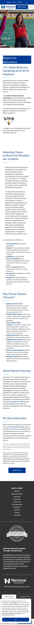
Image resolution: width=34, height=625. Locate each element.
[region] (15, 611)
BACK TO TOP (17, 470)
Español (8, 2)
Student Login (17, 502)
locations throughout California (15, 402)
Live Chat (19, 2)
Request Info (25, 597)
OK (15, 619)
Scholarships (17, 499)
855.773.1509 (10, 429)
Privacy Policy (13, 602)
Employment (17, 507)
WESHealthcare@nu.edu (19, 427)
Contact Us (17, 509)
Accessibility (17, 515)
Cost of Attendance (17, 504)
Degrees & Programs (17, 494)
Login (14, 2)
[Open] (31, 7)
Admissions (17, 496)
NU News (17, 512)
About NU (17, 491)
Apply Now (22, 7)
